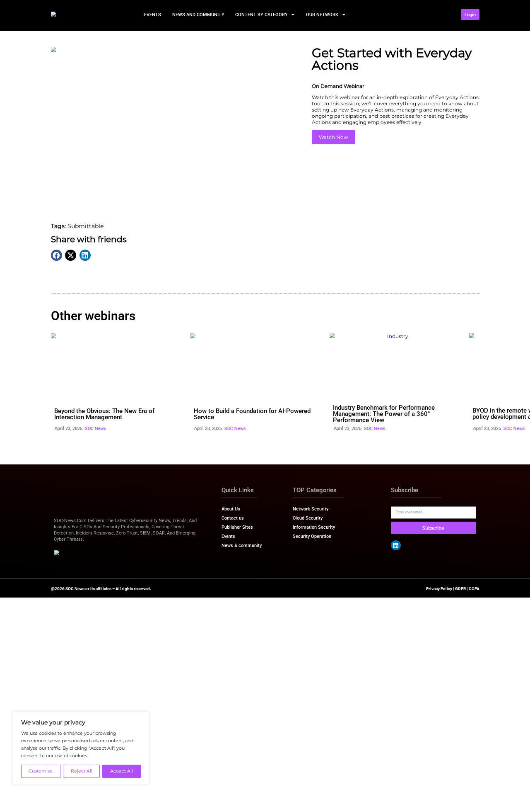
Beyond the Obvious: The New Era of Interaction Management (104, 414)
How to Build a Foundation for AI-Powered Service (252, 414)
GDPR (460, 588)
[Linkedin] (396, 545)
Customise (41, 771)
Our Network (322, 14)
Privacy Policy (439, 588)
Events (152, 14)
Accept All (121, 771)
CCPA (474, 588)
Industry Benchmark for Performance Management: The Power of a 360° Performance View (384, 414)
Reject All (81, 771)
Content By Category (261, 14)
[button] (56, 255)
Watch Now (333, 137)
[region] (80, 748)
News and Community (198, 14)
